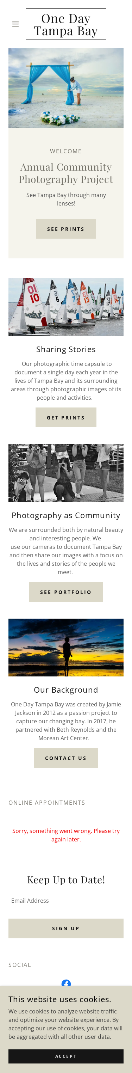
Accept (66, 1056)
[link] (66, 23)
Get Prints (66, 417)
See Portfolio (66, 592)
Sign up (66, 928)
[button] (17, 24)
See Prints (66, 229)
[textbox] (66, 900)
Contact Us (66, 758)
